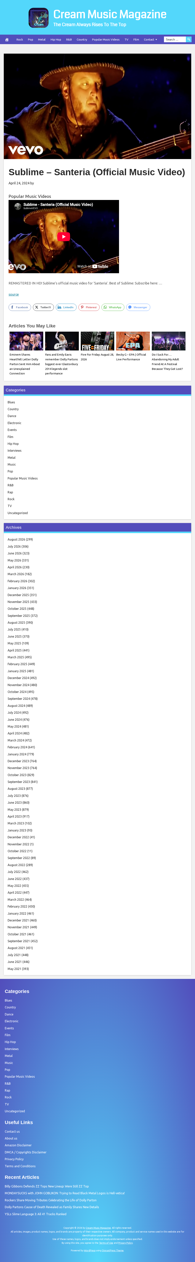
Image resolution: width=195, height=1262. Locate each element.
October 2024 (17, 692)
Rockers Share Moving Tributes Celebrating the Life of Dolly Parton (51, 1200)
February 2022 (17, 906)
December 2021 (18, 920)
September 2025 (19, 615)
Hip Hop (55, 39)
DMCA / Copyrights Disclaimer (25, 1152)
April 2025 (15, 650)
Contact (149, 39)
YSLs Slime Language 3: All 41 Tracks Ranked (35, 1214)
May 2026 (14, 560)
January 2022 (17, 913)
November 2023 (18, 768)
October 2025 (17, 608)
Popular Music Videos (106, 39)
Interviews (15, 450)
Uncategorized (18, 513)
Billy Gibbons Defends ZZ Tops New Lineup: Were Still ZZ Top (47, 1186)
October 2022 (17, 851)
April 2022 (15, 892)
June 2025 (15, 636)
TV (126, 39)
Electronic (14, 423)
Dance (12, 416)
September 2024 (19, 698)
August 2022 (16, 865)
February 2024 (17, 747)
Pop (30, 39)
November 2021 (18, 927)
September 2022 (19, 858)
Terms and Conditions (20, 1166)
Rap (10, 492)
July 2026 (14, 546)
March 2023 (16, 823)
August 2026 (16, 539)
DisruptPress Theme (113, 1250)
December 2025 (18, 595)
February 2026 (17, 581)
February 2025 (17, 664)
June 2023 (15, 802)
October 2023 (17, 775)
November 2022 (18, 844)
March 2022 (16, 899)
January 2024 (17, 754)
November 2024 (18, 685)
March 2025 (16, 657)
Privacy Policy (14, 1159)
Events (12, 430)
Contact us (12, 1131)
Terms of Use (106, 1243)
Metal (42, 39)
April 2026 (15, 567)
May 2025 (14, 643)
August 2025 (16, 622)
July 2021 (14, 955)
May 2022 (14, 885)
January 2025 (17, 671)
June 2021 (15, 961)
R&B (69, 39)
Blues (11, 402)
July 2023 (14, 795)
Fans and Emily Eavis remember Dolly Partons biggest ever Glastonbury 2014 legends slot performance (61, 364)
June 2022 (15, 879)
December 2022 (18, 837)
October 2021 (17, 934)
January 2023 (17, 830)
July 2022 (14, 871)
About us (11, 1138)
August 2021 (16, 948)
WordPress (89, 1250)
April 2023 (15, 816)
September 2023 (19, 781)
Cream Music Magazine (110, 14)
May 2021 (14, 969)
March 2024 (16, 740)
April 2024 (15, 733)
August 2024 (16, 705)
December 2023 (18, 761)
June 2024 (15, 719)
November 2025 (18, 602)
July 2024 (14, 712)
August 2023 (16, 788)
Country (82, 39)
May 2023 (14, 809)
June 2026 (15, 553)
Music (12, 464)
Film (136, 39)
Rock (19, 39)
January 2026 (17, 588)
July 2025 (14, 629)
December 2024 (18, 678)
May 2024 (14, 726)
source (14, 294)
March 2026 (16, 574)
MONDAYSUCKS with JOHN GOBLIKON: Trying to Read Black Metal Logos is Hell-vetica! (65, 1193)
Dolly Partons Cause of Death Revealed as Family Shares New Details (52, 1207)
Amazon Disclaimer (18, 1145)
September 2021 (19, 941)
